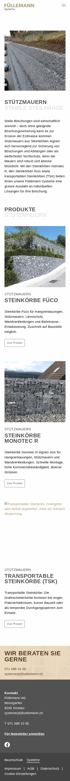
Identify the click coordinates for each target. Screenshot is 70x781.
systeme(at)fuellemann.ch (23, 674)
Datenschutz (50, 768)
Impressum (12, 768)
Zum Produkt (14, 342)
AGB (30, 768)
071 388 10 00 (15, 669)
